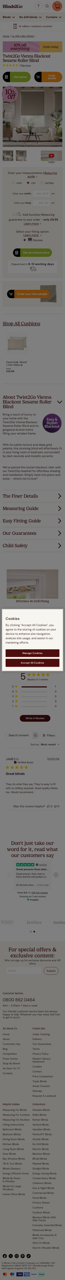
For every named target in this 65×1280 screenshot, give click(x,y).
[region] (32, 640)
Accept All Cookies (32, 662)
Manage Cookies (32, 652)
